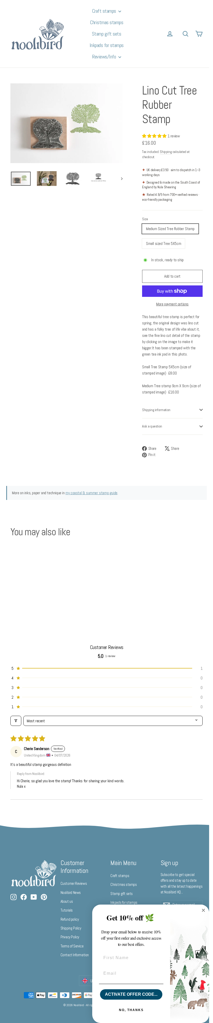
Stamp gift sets (106, 33)
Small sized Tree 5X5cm (163, 243)
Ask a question (152, 426)
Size (145, 219)
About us (67, 901)
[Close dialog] (203, 910)
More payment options (172, 304)
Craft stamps (104, 11)
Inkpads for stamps (107, 45)
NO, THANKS (131, 1010)
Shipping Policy (71, 928)
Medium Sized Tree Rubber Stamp (170, 228)
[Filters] (15, 721)
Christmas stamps (106, 22)
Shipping (166, 152)
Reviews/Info (104, 56)
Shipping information (156, 409)
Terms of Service (72, 946)
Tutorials (67, 910)
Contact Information (75, 954)
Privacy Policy (70, 936)
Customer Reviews (74, 883)
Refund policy (70, 919)
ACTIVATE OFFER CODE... (131, 994)
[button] (155, 136)
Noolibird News (71, 892)
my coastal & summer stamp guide (91, 493)
